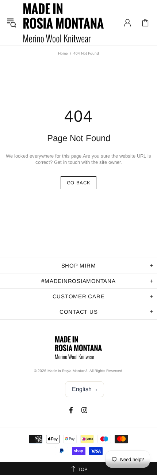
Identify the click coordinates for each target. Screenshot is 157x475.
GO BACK (79, 182)
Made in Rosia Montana (63, 22)
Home (63, 53)
